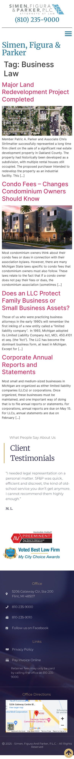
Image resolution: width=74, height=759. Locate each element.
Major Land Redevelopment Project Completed (35, 92)
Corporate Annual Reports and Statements (27, 365)
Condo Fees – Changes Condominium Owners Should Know (35, 191)
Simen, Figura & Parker (31, 48)
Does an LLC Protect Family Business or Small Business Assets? (36, 301)
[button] (68, 33)
